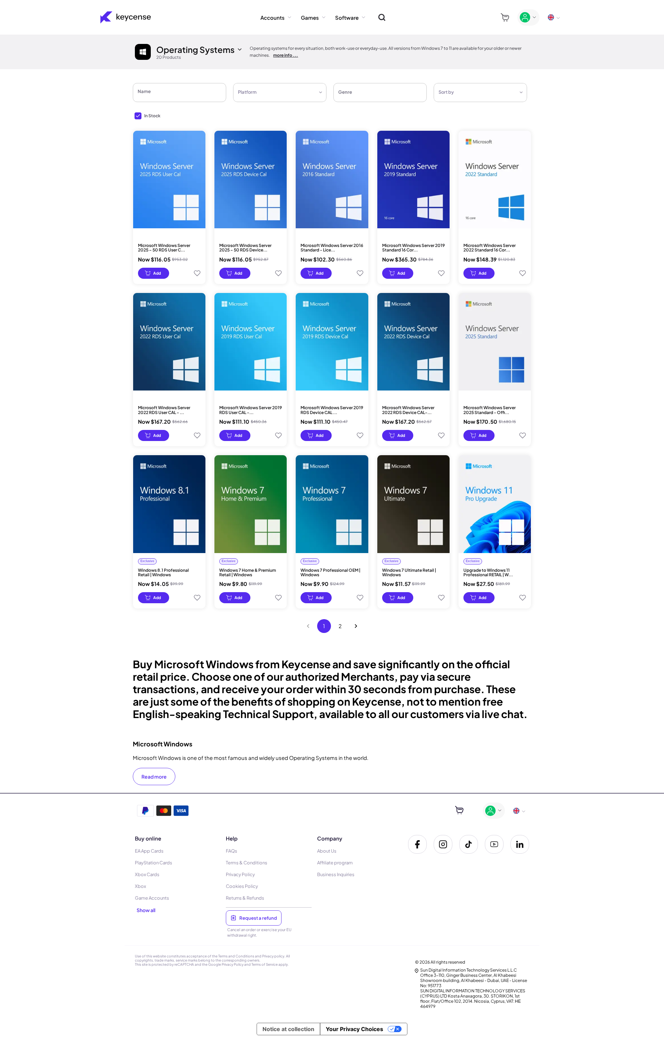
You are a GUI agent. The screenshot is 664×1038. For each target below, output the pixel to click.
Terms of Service (264, 964)
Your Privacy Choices (354, 1029)
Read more (154, 776)
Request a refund (258, 918)
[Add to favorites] (197, 273)
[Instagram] (443, 844)
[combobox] (275, 92)
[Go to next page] (356, 626)
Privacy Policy (232, 964)
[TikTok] (468, 844)
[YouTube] (494, 844)
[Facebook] (417, 844)
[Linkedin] (519, 844)
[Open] (423, 93)
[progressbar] (153, 273)
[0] (505, 17)
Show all (146, 910)
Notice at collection (288, 1029)
